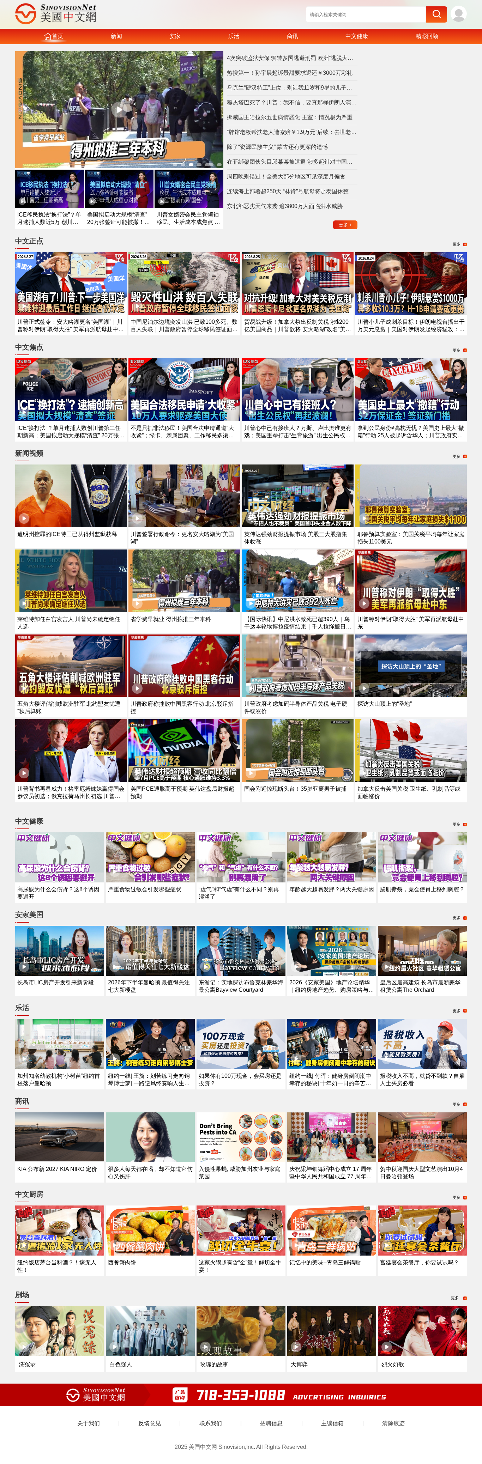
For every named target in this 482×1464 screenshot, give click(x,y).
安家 (175, 36)
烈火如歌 (392, 1364)
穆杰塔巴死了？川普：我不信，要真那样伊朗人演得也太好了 (292, 102)
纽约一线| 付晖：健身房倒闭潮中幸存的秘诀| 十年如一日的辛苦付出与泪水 (330, 1083)
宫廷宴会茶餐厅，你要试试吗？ (419, 1262)
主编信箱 (332, 1423)
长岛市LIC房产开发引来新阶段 (55, 982)
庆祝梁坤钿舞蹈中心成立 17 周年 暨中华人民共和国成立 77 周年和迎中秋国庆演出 (330, 1176)
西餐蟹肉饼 (122, 1262)
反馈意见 (149, 1423)
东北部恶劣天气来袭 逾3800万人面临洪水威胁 (285, 206)
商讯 (292, 36)
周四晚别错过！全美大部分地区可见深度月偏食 (286, 177)
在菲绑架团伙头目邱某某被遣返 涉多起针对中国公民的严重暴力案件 (292, 162)
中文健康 (356, 36)
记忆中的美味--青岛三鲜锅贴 (325, 1262)
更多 (345, 224)
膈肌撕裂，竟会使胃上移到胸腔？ (422, 889)
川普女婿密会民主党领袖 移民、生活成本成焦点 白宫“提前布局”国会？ (188, 222)
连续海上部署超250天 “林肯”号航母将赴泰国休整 (288, 191)
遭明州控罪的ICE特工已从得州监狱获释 (67, 534)
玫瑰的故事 (214, 1364)
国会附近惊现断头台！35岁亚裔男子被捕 (295, 789)
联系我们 (210, 1423)
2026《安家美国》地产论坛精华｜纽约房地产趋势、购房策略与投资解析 (331, 989)
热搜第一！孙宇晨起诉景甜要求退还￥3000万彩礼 (290, 73)
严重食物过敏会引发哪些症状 (144, 889)
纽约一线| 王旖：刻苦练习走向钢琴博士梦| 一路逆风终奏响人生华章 (149, 1083)
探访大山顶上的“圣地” (384, 704)
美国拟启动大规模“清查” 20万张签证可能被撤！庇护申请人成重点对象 (118, 222)
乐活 (233, 36)
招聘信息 (271, 1423)
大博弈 (299, 1364)
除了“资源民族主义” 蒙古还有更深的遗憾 (277, 147)
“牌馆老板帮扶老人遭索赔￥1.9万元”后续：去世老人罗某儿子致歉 (292, 132)
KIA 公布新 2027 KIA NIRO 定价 (57, 1169)
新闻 (116, 36)
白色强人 (120, 1364)
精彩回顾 (427, 36)
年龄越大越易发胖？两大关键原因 (331, 889)
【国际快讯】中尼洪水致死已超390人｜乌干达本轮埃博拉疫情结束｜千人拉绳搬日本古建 (297, 626)
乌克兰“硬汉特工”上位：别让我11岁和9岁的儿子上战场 (292, 88)
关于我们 (88, 1423)
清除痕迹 (393, 1423)
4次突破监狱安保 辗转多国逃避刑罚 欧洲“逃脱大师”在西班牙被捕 (292, 58)
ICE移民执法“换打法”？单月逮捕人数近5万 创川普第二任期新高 (49, 222)
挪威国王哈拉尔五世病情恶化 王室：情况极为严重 (290, 117)
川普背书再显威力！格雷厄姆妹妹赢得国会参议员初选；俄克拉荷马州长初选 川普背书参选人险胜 (71, 796)
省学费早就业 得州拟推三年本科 (171, 619)
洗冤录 (27, 1364)
